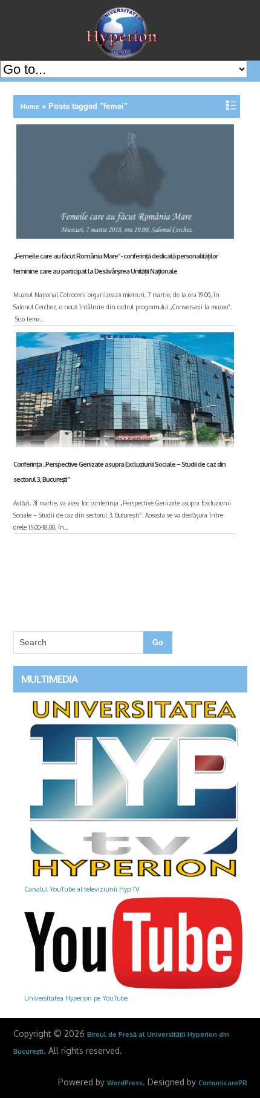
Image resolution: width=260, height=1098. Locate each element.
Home (30, 106)
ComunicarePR (222, 1083)
